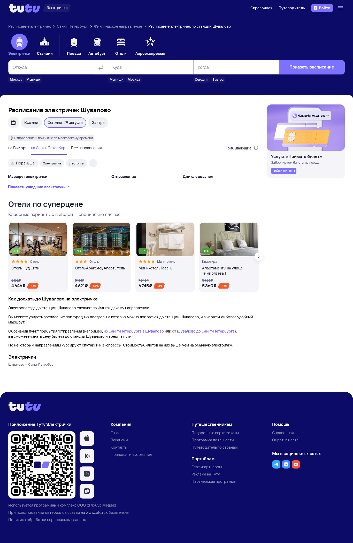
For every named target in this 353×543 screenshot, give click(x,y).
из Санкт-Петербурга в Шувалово (134, 331)
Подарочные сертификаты (215, 432)
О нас (115, 432)
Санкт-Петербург (72, 26)
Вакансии (119, 440)
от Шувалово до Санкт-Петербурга (203, 331)
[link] (283, 171)
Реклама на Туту (205, 474)
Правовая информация (131, 454)
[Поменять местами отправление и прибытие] (101, 67)
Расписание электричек (29, 26)
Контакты (119, 447)
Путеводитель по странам (214, 447)
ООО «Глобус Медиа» (97, 505)
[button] (87, 438)
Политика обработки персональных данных (47, 519)
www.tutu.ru (95, 512)
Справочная (261, 7)
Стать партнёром (206, 466)
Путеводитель (292, 7)
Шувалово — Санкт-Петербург (31, 364)
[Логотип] (24, 8)
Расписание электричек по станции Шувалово (189, 26)
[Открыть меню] (341, 8)
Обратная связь (286, 440)
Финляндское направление (118, 26)
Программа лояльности (212, 440)
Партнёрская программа (213, 481)
